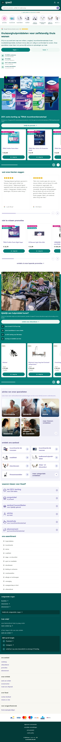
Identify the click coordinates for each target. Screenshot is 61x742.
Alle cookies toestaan (40, 375)
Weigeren (30, 379)
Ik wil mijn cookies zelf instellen (22, 375)
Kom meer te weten (17, 371)
